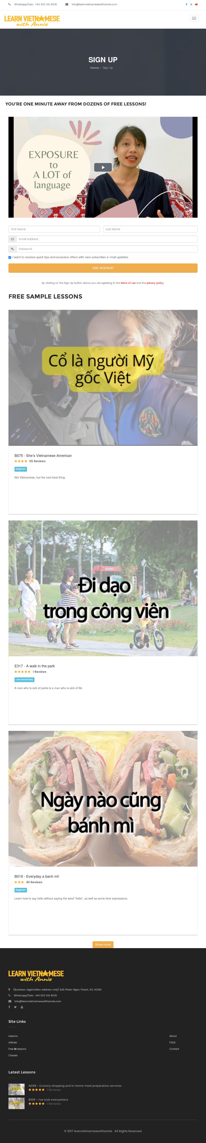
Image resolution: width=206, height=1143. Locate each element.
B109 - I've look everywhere (48, 1099)
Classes (13, 1055)
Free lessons (17, 1049)
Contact (174, 1049)
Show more (103, 944)
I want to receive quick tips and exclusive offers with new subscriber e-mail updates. (70, 257)
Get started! (103, 268)
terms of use (128, 283)
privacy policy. (155, 283)
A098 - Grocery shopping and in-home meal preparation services (75, 1086)
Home (94, 68)
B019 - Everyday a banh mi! (36, 876)
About (173, 1036)
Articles (12, 1043)
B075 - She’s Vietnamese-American (43, 455)
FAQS (172, 1043)
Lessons (13, 1036)
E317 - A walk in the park (34, 665)
